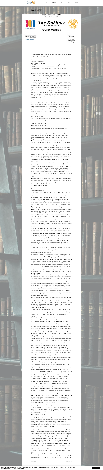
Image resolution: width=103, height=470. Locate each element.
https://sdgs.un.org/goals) (46, 256)
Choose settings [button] (82, 468)
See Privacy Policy (20, 468)
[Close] (101, 468)
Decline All (89, 468)
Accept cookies (96, 468)
